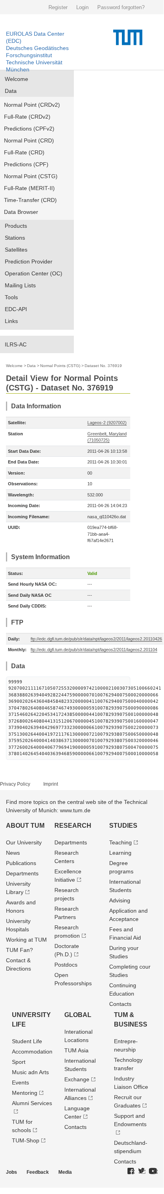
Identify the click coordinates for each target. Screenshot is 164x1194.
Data (11, 91)
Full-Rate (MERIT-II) (29, 188)
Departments (22, 873)
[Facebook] (131, 1171)
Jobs (11, 1172)
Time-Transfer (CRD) (30, 200)
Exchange (76, 1079)
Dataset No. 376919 (103, 365)
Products (16, 226)
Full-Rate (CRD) (24, 152)
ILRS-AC (16, 344)
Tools (11, 297)
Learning (120, 853)
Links (11, 321)
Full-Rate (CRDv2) (27, 116)
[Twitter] (141, 1171)
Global (77, 1014)
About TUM (25, 825)
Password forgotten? (121, 7)
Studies (123, 825)
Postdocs (65, 964)
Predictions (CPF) (26, 164)
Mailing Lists (20, 285)
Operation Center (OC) (33, 273)
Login (82, 7)
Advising (119, 900)
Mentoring (24, 1093)
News (13, 853)
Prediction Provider (28, 261)
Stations (15, 238)
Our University (24, 842)
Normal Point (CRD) (29, 140)
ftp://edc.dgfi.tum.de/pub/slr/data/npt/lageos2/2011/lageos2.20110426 (96, 638)
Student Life (27, 1041)
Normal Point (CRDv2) (32, 105)
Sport (18, 1062)
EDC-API (16, 309)
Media (65, 1172)
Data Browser (21, 212)
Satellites (16, 249)
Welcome (16, 79)
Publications (21, 863)
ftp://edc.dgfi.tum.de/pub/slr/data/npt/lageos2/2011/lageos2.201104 (94, 649)
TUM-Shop (25, 1140)
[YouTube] (153, 1171)
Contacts (120, 1004)
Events (20, 1082)
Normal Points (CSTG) (60, 365)
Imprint (50, 784)
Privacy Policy (15, 784)
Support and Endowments (130, 1120)
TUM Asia (76, 1050)
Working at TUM (26, 939)
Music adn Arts (30, 1072)
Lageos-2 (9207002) (107, 422)
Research (72, 825)
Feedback (38, 1172)
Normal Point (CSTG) (31, 176)
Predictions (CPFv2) (29, 128)
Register (58, 7)
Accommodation (32, 1051)
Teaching (120, 842)
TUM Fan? (19, 950)
